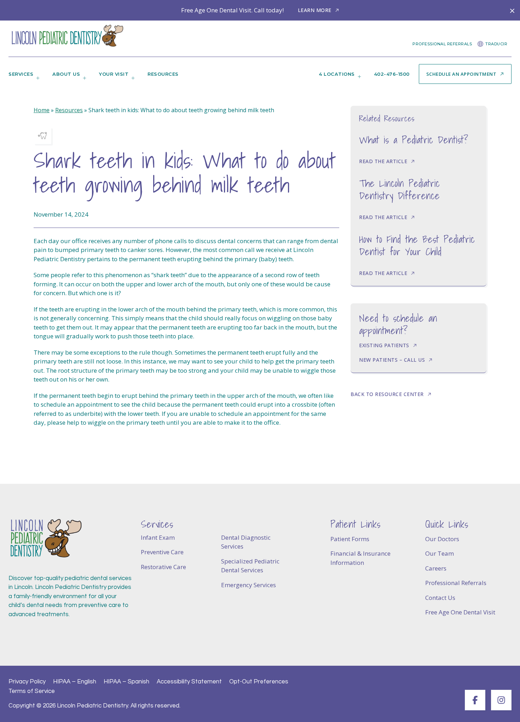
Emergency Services (248, 585)
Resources (163, 74)
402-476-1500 (392, 74)
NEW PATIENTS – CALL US (392, 359)
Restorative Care (163, 567)
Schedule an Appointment (461, 74)
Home (42, 110)
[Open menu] (36, 80)
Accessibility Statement (189, 681)
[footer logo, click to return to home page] (45, 538)
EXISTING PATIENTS (384, 345)
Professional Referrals (442, 43)
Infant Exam (158, 537)
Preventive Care (162, 552)
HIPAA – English (74, 681)
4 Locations (337, 74)
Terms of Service (31, 691)
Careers (435, 568)
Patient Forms (349, 539)
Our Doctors (442, 539)
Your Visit (113, 74)
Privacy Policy (27, 681)
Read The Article (383, 161)
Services (20, 74)
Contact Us (440, 598)
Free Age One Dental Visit (460, 612)
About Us (66, 74)
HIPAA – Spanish (126, 681)
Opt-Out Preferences (258, 681)
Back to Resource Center (387, 394)
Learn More (314, 10)
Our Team (439, 553)
